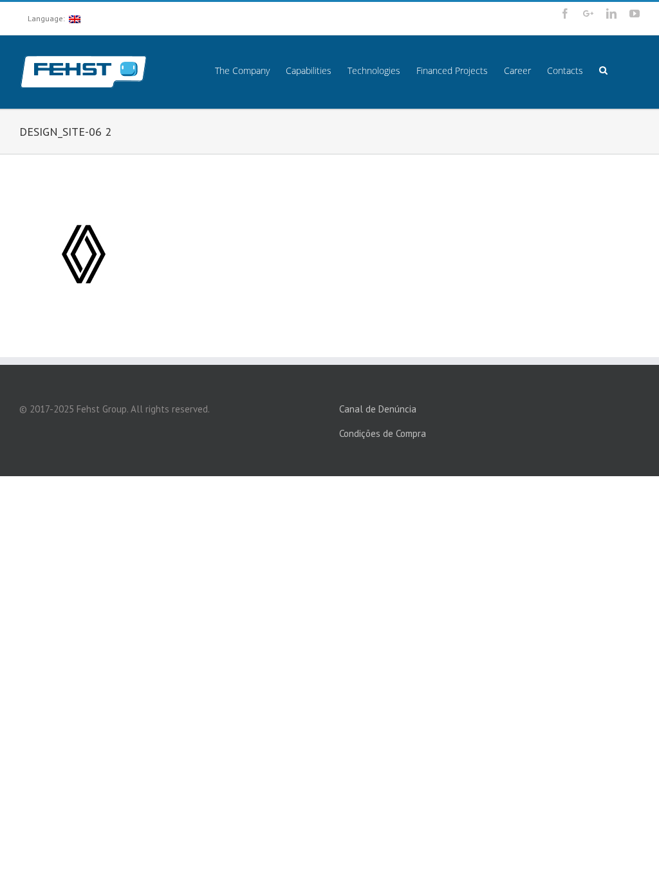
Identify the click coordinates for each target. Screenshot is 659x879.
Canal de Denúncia (377, 409)
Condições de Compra (382, 433)
